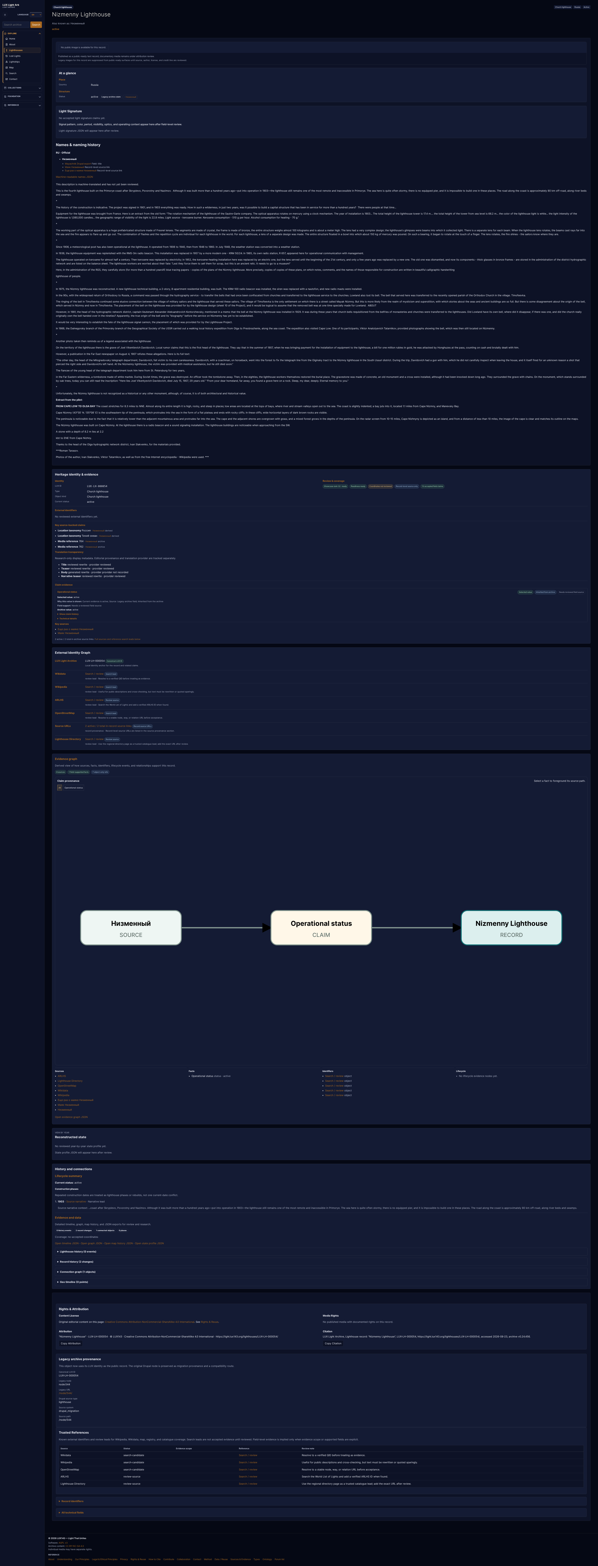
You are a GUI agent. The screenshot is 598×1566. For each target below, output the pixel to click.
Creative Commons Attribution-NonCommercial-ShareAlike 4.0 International (149, 1321)
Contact (197, 1559)
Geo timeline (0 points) (74, 1281)
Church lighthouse (563, 7)
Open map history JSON (118, 1243)
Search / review (94, 673)
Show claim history (69, 614)
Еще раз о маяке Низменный (81, 170)
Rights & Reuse (209, 1321)
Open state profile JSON (149, 1243)
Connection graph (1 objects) (78, 1271)
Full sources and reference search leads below (117, 639)
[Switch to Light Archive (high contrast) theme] (4, 14)
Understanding (64, 1559)
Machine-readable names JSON (74, 176)
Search (36, 24)
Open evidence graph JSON (71, 1117)
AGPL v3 (63, 1542)
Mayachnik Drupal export (78, 163)
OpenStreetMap (67, 1085)
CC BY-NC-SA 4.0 (75, 1546)
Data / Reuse (221, 1559)
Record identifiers (72, 1501)
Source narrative (76, 1201)
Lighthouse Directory (70, 1080)
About (51, 1559)
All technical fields (73, 1512)
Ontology (267, 1559)
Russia (577, 7)
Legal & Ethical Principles (104, 1559)
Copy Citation (333, 1343)
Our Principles (82, 1559)
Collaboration (183, 1559)
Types (257, 1559)
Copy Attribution (71, 1343)
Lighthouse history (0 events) (78, 1251)
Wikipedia (63, 1095)
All (60, 787)
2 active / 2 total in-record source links (108, 725)
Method (208, 1559)
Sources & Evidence (240, 1559)
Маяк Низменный (74, 167)
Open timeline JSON (67, 1243)
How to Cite (155, 1559)
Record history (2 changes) (76, 1261)
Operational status (73, 787)
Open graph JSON (91, 1243)
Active (586, 7)
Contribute (168, 1559)
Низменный (131, 97)
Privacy (124, 1559)
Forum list (279, 1559)
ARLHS (62, 1076)
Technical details (68, 618)
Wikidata (63, 1090)
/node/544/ (65, 1393)
